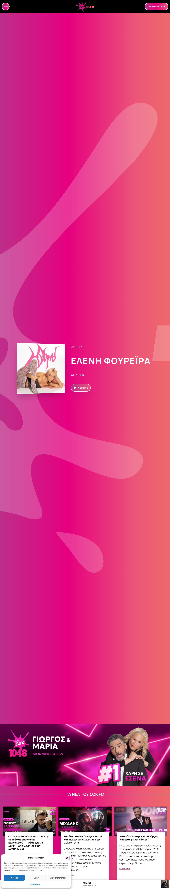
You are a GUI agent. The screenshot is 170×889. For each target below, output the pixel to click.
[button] (67, 858)
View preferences (58, 877)
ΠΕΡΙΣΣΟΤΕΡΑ (124, 869)
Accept (14, 877)
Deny (36, 877)
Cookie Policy (35, 884)
